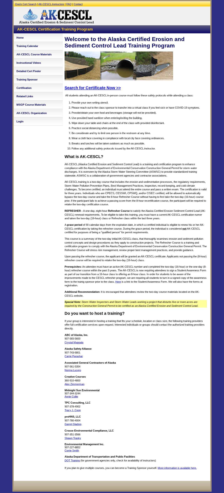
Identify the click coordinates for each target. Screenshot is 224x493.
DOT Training (72, 460)
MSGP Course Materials (31, 104)
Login (19, 121)
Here (118, 281)
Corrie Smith (72, 450)
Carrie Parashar (74, 356)
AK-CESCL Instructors (51, 4)
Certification (23, 87)
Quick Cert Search (25, 4)
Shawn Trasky (73, 438)
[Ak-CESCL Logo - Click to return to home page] (56, 23)
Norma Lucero (73, 370)
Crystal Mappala (74, 342)
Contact (78, 4)
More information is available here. (177, 467)
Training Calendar (27, 46)
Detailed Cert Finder (28, 71)
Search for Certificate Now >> (93, 88)
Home (20, 37)
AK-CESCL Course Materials (34, 54)
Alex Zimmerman (74, 384)
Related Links (24, 96)
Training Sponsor (27, 79)
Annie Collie (71, 396)
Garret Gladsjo (73, 424)
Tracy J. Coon (73, 410)
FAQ (69, 4)
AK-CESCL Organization (31, 113)
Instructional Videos (28, 62)
